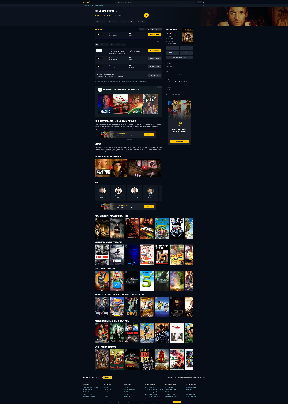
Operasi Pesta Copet (170, 389)
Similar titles (141, 21)
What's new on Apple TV (151, 392)
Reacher (106, 387)
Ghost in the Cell (87, 394)
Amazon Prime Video (129, 389)
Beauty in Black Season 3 (192, 392)
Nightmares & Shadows (89, 396)
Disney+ (126, 394)
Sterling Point (107, 396)
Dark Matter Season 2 (191, 396)
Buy (124, 44)
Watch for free (113, 21)
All (97, 44)
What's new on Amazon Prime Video (154, 389)
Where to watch (100, 21)
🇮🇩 (155, 29)
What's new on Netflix (150, 387)
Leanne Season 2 (190, 389)
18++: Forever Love (88, 389)
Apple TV (126, 392)
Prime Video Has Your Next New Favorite (119, 90)
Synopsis (123, 21)
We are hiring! (107, 377)
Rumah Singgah (169, 387)
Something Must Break (171, 396)
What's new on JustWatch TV (152, 396)
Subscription (104, 44)
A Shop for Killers (108, 389)
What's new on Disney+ (151, 394)
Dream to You (107, 392)
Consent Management (168, 379)
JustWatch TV (127, 396)
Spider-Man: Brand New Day (90, 387)
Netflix (126, 387)
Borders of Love (87, 392)
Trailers (132, 21)
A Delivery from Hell (170, 394)
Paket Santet (168, 392)
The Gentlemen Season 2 (192, 387)
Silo (104, 394)
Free (112, 44)
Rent (118, 44)
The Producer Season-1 (192, 394)
